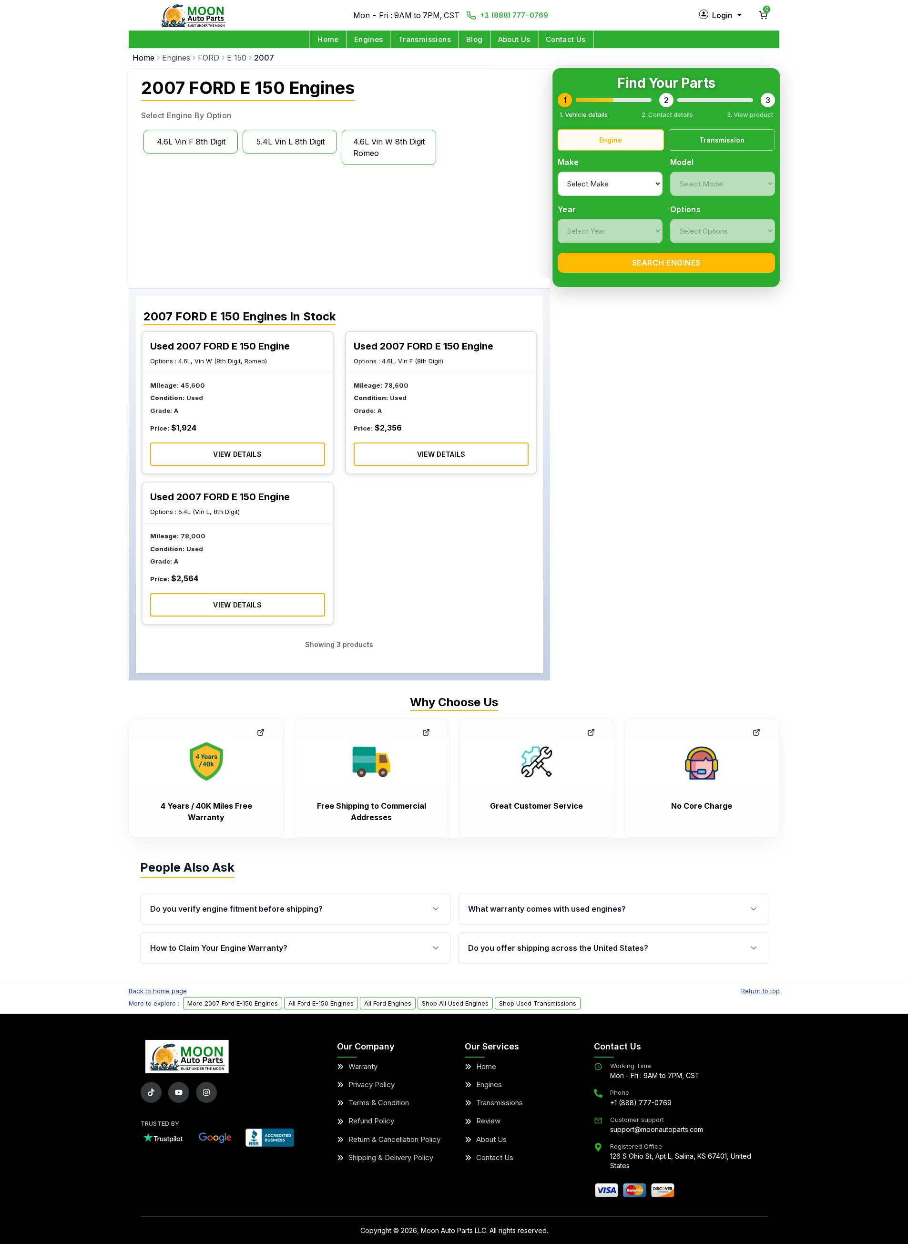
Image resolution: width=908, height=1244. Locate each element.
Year (567, 209)
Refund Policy (371, 1120)
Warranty (362, 1066)
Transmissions (424, 39)
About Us (514, 39)
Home (328, 39)
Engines (368, 39)
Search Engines (666, 262)
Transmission (722, 140)
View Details (237, 454)
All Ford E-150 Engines (321, 1003)
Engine (610, 140)
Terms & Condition (378, 1102)
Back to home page (158, 991)
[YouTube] (179, 1092)
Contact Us (566, 39)
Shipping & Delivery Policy (390, 1157)
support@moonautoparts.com (656, 1129)
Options (685, 209)
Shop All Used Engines (455, 1003)
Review (488, 1120)
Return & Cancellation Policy (394, 1139)
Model (682, 162)
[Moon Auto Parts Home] (187, 1056)
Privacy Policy (371, 1084)
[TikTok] (151, 1092)
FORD (208, 57)
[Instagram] (206, 1092)
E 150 (236, 57)
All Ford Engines (387, 1003)
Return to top (760, 991)
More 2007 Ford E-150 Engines (232, 1003)
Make (568, 162)
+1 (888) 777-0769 (514, 15)
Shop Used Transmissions (537, 1003)
